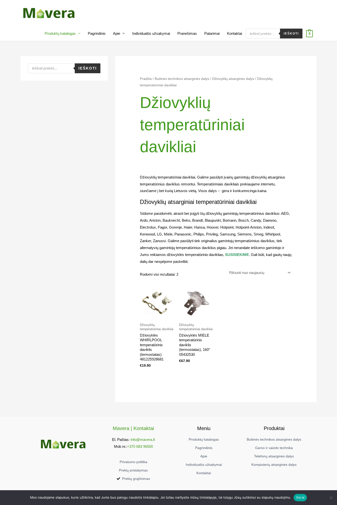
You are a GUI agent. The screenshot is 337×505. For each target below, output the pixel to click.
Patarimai (212, 33)
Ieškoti (291, 33)
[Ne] (330, 497)
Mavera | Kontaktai (133, 428)
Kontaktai (234, 33)
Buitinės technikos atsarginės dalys (182, 79)
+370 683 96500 (140, 446)
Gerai (300, 497)
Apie (116, 33)
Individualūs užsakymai (151, 33)
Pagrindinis (97, 33)
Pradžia (146, 79)
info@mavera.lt (143, 439)
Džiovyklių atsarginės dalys (233, 79)
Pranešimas (187, 33)
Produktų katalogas (60, 33)
